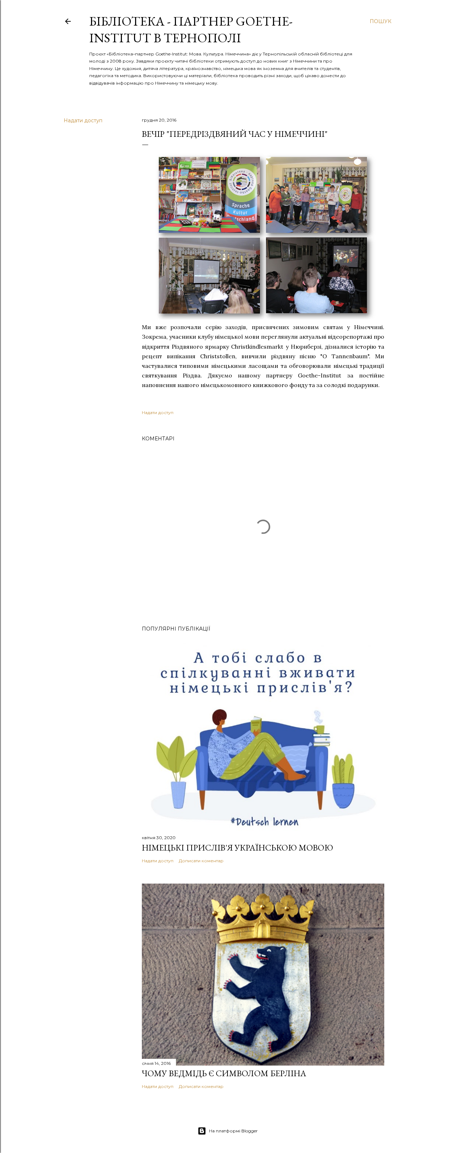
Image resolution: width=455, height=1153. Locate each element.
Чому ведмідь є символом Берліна (224, 1073)
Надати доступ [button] (83, 120)
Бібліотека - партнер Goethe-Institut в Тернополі (191, 29)
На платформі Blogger (233, 1130)
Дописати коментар (201, 860)
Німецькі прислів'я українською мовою (237, 847)
